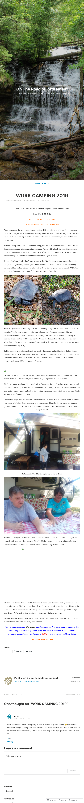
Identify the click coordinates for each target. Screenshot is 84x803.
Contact (45, 184)
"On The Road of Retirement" (42, 89)
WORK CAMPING (72, 694)
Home (37, 184)
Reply (11, 742)
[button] (23, 300)
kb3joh (16, 716)
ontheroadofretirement (13, 200)
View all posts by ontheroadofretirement (27, 681)
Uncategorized (30, 200)
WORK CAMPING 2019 (13, 694)
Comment (73, 771)
